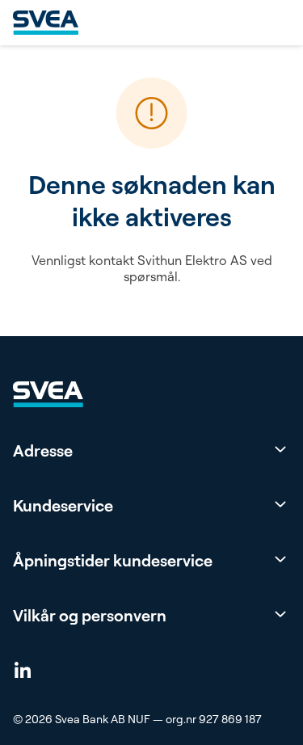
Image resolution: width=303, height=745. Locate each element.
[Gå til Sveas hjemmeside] (45, 23)
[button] (151, 451)
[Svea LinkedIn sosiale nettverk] (22, 669)
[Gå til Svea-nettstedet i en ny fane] (48, 394)
